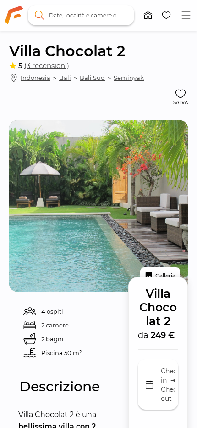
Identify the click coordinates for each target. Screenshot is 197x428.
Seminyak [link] (129, 77)
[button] (148, 15)
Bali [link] (65, 77)
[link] (14, 15)
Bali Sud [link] (92, 77)
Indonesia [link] (35, 77)
